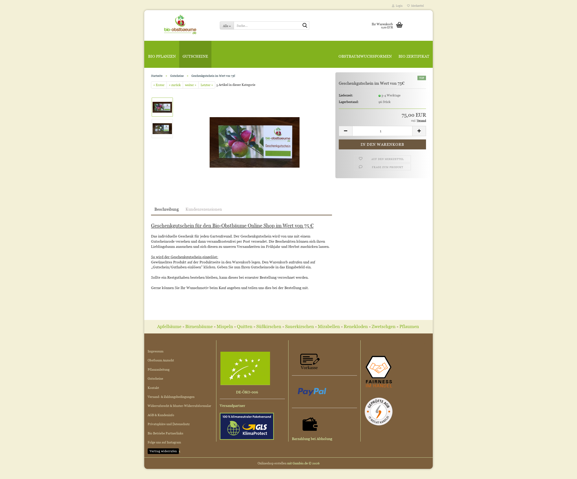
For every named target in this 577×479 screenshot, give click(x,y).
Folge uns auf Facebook (164, 451)
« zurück (175, 85)
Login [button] (398, 5)
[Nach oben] (564, 472)
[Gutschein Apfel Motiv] (255, 139)
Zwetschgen (384, 326)
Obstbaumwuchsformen (365, 56)
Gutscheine (195, 56)
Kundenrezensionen (203, 209)
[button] (345, 131)
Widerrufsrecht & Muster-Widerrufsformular (179, 406)
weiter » (190, 85)
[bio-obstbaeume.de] (180, 23)
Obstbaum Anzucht (161, 360)
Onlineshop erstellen (272, 463)
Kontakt (153, 388)
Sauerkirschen (299, 326)
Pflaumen (409, 326)
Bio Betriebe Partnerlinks (165, 433)
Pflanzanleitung (158, 369)
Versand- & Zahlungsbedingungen (171, 397)
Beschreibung (166, 209)
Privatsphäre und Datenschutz (169, 424)
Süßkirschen (269, 326)
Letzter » (207, 85)
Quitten (244, 326)
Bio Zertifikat (413, 56)
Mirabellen (329, 326)
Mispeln (225, 326)
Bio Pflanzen (162, 56)
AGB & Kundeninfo (161, 415)
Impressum (155, 351)
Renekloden (356, 326)
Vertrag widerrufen (163, 451)
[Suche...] (305, 26)
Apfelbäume (170, 326)
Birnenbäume (199, 326)
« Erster (159, 85)
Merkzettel (417, 5)
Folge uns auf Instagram (164, 442)
